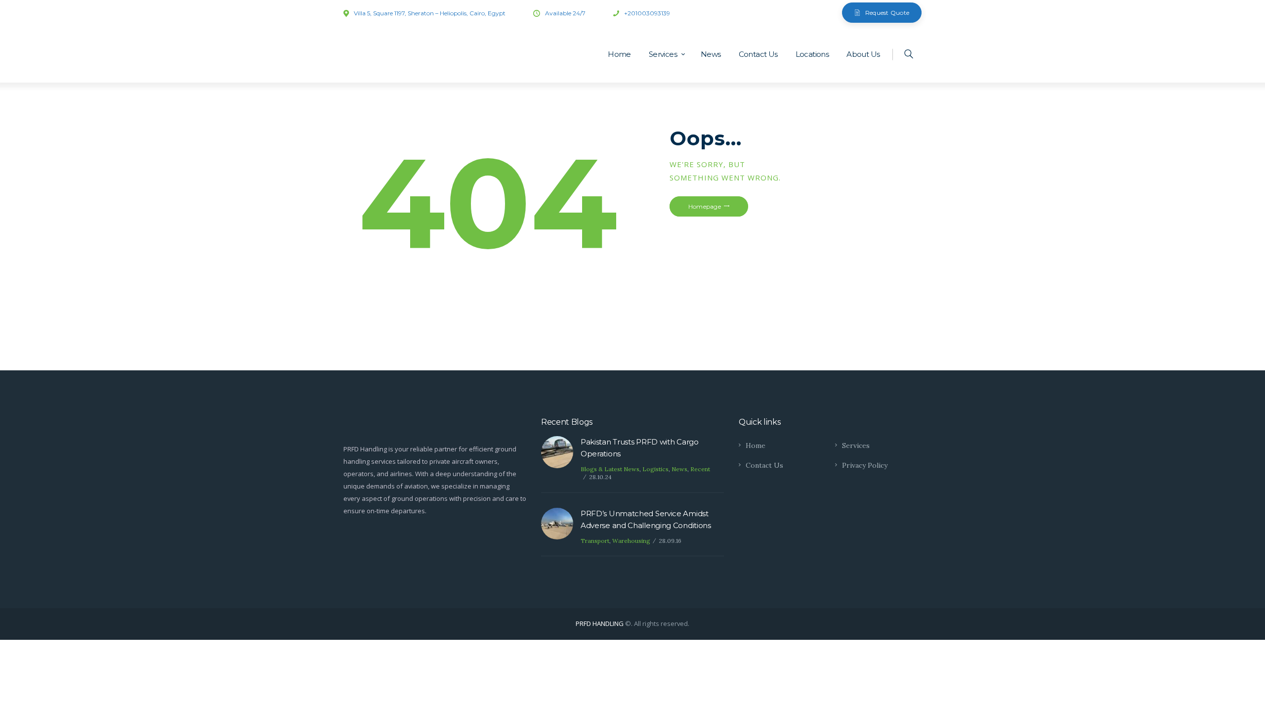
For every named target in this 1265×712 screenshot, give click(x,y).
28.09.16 (670, 540)
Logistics (655, 469)
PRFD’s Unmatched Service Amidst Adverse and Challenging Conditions (646, 519)
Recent (700, 469)
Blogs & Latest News (610, 469)
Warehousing (631, 540)
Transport (595, 540)
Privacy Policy (864, 465)
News (679, 469)
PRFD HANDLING (600, 623)
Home (755, 445)
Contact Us (764, 465)
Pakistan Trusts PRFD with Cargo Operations (640, 447)
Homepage (704, 206)
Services (856, 445)
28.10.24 (600, 477)
